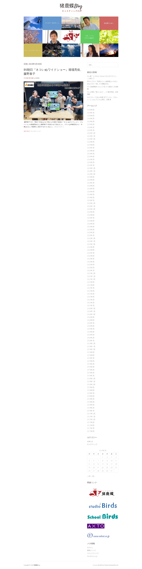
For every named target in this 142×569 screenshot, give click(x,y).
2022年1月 (90, 270)
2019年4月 (90, 367)
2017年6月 (90, 431)
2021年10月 (91, 279)
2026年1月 (90, 130)
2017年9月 (90, 422)
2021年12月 (91, 273)
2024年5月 (90, 188)
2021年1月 (90, 305)
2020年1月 (90, 340)
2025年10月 (91, 139)
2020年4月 (90, 332)
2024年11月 (91, 171)
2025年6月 (90, 151)
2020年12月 (91, 308)
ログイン (90, 547)
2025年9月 (90, 142)
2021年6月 (90, 291)
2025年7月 (90, 148)
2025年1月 (90, 165)
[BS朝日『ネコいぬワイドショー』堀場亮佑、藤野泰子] (53, 120)
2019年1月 (90, 375)
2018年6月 (90, 396)
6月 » (93, 476)
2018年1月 (90, 411)
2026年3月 (90, 124)
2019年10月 (91, 349)
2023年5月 (90, 224)
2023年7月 (90, 218)
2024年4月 (90, 191)
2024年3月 (90, 194)
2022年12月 (91, 238)
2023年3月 (90, 229)
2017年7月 (90, 428)
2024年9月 (90, 177)
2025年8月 (90, 145)
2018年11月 (91, 381)
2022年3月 (90, 264)
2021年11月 (91, 276)
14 (98, 464)
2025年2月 (90, 162)
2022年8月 (90, 250)
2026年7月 (90, 113)
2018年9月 (90, 387)
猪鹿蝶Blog (71, 6)
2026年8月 (90, 110)
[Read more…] (59, 127)
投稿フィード (91, 550)
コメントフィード (93, 553)
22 (103, 467)
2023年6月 (90, 221)
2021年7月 (90, 288)
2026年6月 (90, 115)
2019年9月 (90, 352)
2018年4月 (90, 402)
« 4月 (89, 476)
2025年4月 (90, 156)
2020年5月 (90, 329)
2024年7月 (90, 183)
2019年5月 (90, 364)
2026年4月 (90, 121)
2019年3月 (90, 370)
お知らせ (90, 441)
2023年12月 (91, 203)
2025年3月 (90, 159)
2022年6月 (90, 256)
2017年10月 (91, 419)
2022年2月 (90, 267)
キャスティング (36, 131)
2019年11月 (91, 346)
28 (98, 471)
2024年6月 (90, 186)
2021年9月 (90, 282)
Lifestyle (95, 565)
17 (111, 464)
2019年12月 (91, 343)
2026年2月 (90, 127)
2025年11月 (91, 136)
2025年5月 (90, 153)
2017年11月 (91, 416)
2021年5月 (90, 294)
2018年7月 (90, 393)
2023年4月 (90, 226)
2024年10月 (91, 174)
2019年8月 (90, 355)
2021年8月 (90, 285)
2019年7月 (90, 358)
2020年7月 (90, 323)
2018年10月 (91, 384)
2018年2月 (90, 408)
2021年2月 (90, 302)
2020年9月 (90, 317)
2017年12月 (91, 413)
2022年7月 (90, 253)
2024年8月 (90, 180)
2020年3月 (90, 335)
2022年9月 (90, 247)
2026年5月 (90, 118)
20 (94, 467)
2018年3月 (90, 405)
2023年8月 (90, 215)
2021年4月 (90, 297)
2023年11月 (91, 206)
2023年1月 (90, 235)
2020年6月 (90, 326)
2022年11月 (91, 241)
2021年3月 (90, 300)
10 (111, 461)
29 (103, 471)
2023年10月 (91, 209)
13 (94, 464)
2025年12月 (91, 133)
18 (116, 464)
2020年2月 (90, 338)
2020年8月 (90, 320)
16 (107, 464)
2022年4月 (90, 262)
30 (107, 471)
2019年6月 (90, 361)
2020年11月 (91, 311)
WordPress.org (92, 556)
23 (107, 467)
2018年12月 (91, 378)
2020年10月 (91, 314)
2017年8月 (90, 425)
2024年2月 (90, 197)
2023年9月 (90, 212)
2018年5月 (90, 399)
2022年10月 (91, 244)
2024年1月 (90, 200)
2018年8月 (90, 390)
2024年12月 (91, 168)
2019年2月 (90, 373)
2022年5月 (90, 259)
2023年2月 (90, 232)
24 (111, 467)
